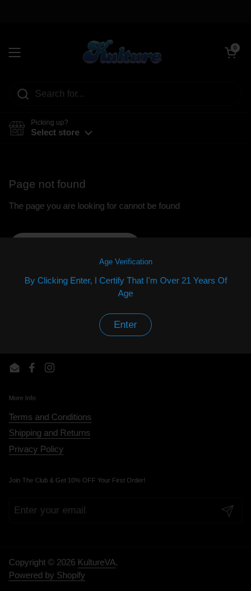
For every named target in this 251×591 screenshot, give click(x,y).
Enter (125, 324)
